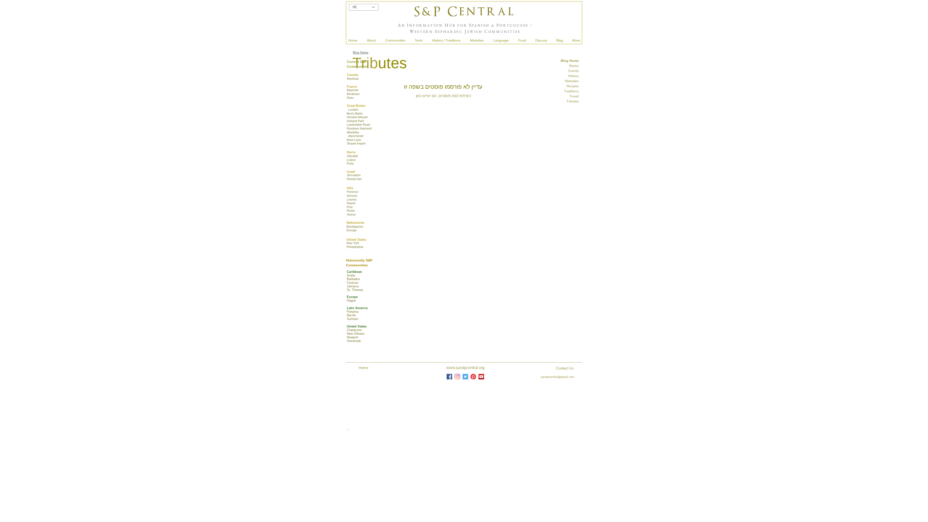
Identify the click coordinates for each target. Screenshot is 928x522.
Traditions (571, 91)
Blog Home (360, 52)
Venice (351, 214)
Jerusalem (354, 175)
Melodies (572, 81)
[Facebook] (449, 376)
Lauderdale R (356, 124)
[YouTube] (481, 376)
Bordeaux (353, 94)
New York (353, 243)
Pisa (350, 207)
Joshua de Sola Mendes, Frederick (465, 400)
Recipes (572, 86)
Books (574, 66)
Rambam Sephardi (359, 128)
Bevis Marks (355, 113)
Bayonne (353, 90)
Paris (350, 98)
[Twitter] (465, 376)
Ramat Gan (354, 179)
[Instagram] (457, 376)
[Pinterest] (473, 376)
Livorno (352, 199)
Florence (352, 192)
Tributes (572, 101)
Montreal (353, 78)
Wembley (353, 132)
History (573, 76)
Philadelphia (355, 247)
